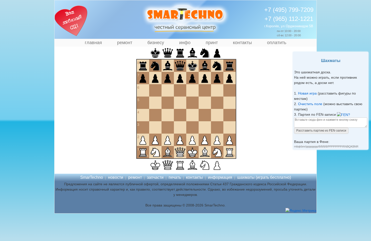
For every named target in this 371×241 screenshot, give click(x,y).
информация (220, 177)
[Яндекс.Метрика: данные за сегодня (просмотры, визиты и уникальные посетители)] (300, 210)
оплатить (276, 42)
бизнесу (155, 42)
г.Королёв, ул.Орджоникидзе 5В (288, 26)
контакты (242, 42)
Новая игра (307, 93)
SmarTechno (91, 177)
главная (93, 42)
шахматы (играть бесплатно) (264, 177)
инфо (185, 42)
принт (212, 42)
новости (115, 177)
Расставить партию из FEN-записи (321, 130)
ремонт (124, 42)
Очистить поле (310, 104)
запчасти (155, 177)
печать (175, 177)
